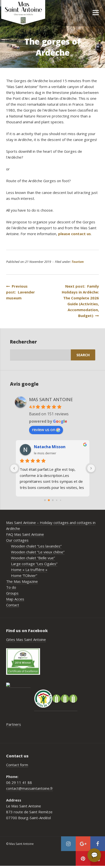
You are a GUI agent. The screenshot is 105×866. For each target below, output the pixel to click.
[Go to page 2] (52, 500)
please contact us (74, 233)
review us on (43, 429)
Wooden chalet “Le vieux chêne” (37, 551)
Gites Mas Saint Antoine (26, 639)
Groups (12, 593)
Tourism (78, 261)
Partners (13, 724)
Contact (12, 604)
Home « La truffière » (29, 569)
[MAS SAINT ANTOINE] (18, 685)
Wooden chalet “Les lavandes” (36, 546)
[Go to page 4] (60, 500)
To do (11, 587)
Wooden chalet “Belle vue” (33, 557)
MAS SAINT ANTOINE (51, 399)
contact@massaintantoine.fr (29, 788)
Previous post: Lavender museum (20, 292)
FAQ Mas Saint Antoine (25, 534)
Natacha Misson (49, 446)
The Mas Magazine (22, 581)
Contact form (17, 764)
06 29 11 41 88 (19, 782)
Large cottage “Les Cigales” (34, 563)
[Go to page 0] (45, 500)
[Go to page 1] (49, 500)
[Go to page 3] (56, 500)
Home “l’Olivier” (24, 575)
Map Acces (15, 599)
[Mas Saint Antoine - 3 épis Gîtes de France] (55, 698)
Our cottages (17, 540)
